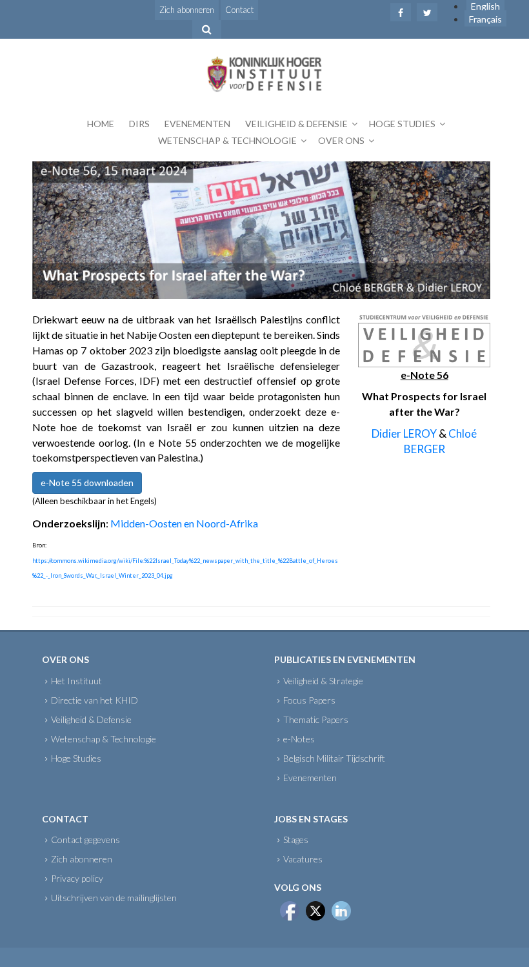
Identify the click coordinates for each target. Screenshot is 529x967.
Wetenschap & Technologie (227, 140)
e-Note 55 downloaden (87, 482)
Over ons (341, 140)
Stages (295, 839)
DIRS (139, 123)
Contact (239, 10)
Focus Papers (309, 700)
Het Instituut (76, 680)
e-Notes (299, 738)
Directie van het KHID (94, 700)
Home (100, 123)
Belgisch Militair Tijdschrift (334, 758)
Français (485, 19)
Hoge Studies (402, 123)
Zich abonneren (186, 10)
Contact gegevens (85, 839)
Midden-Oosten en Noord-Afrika (184, 523)
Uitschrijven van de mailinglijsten (114, 897)
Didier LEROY (404, 433)
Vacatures (303, 858)
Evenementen (197, 123)
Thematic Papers (315, 719)
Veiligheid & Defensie (296, 123)
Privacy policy (77, 878)
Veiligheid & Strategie (323, 680)
